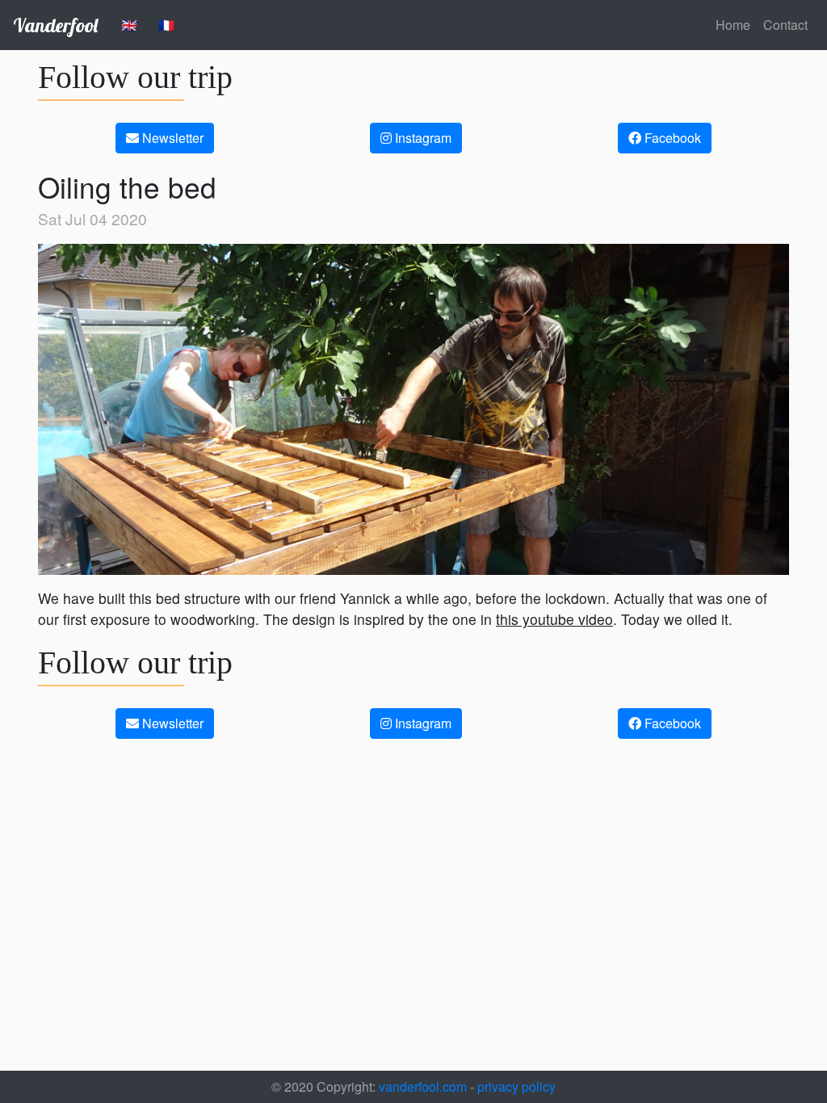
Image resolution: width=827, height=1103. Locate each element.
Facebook (671, 137)
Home (733, 24)
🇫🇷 (166, 24)
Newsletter (171, 137)
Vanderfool (55, 25)
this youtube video (554, 619)
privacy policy (516, 1086)
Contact (785, 24)
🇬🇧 (129, 24)
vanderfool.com (421, 1086)
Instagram (421, 137)
